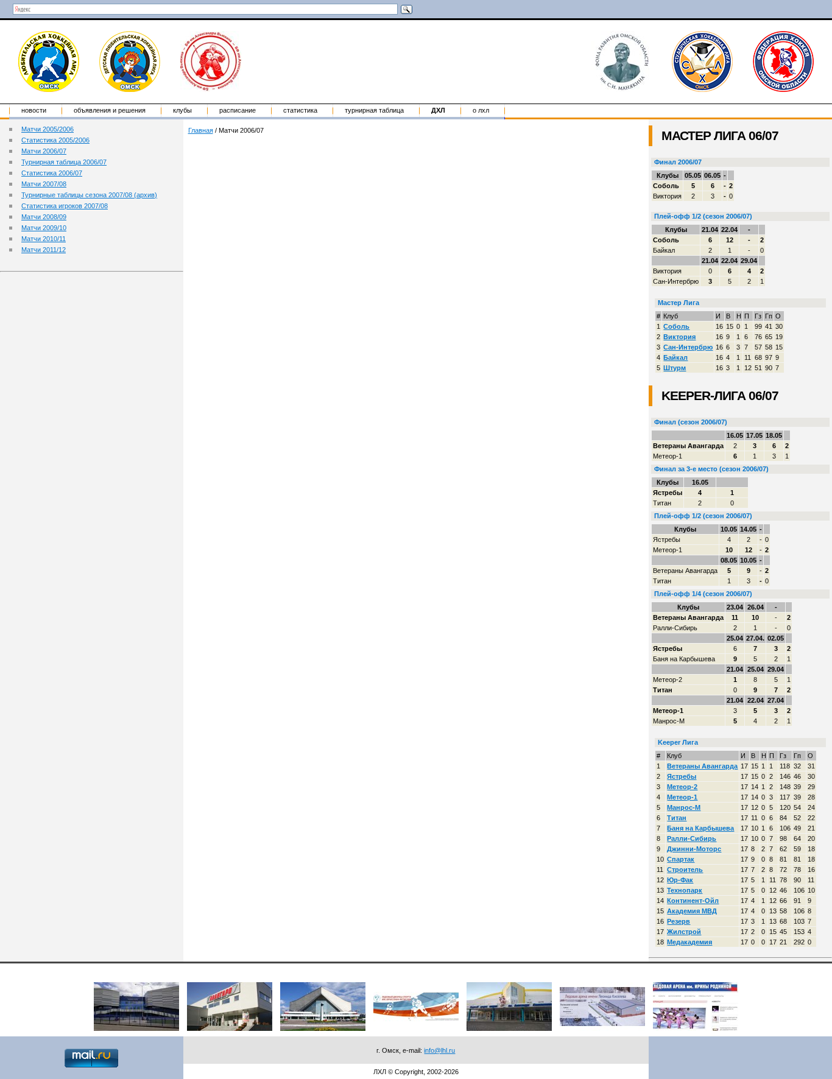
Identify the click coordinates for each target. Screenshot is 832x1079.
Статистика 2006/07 (51, 173)
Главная (200, 130)
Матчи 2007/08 (43, 184)
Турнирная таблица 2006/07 (64, 162)
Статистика (300, 110)
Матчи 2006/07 (43, 151)
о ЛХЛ (481, 110)
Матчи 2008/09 (43, 216)
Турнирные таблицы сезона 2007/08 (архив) (89, 195)
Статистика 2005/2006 (55, 140)
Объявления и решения (110, 110)
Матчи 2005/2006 (47, 129)
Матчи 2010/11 (43, 238)
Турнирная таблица (374, 110)
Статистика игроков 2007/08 (64, 205)
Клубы (182, 110)
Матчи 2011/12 (43, 249)
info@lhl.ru (439, 1050)
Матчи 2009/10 (43, 227)
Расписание (237, 110)
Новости (33, 110)
